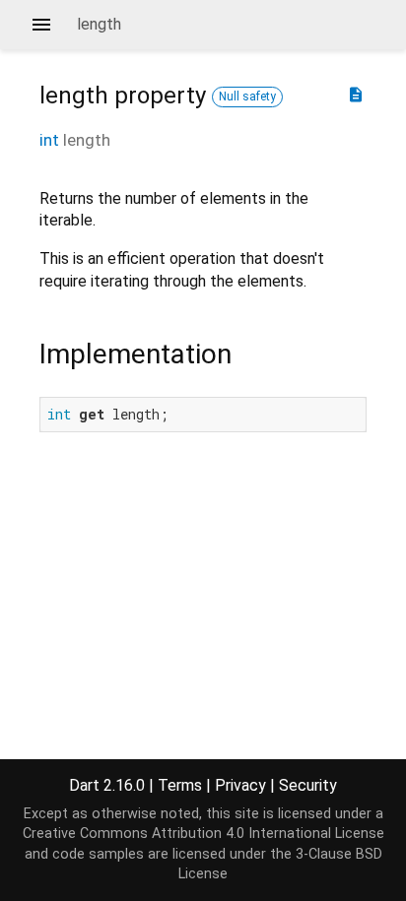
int (49, 140)
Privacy (240, 785)
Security (308, 785)
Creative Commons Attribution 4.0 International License (203, 833)
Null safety (247, 96)
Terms (180, 785)
